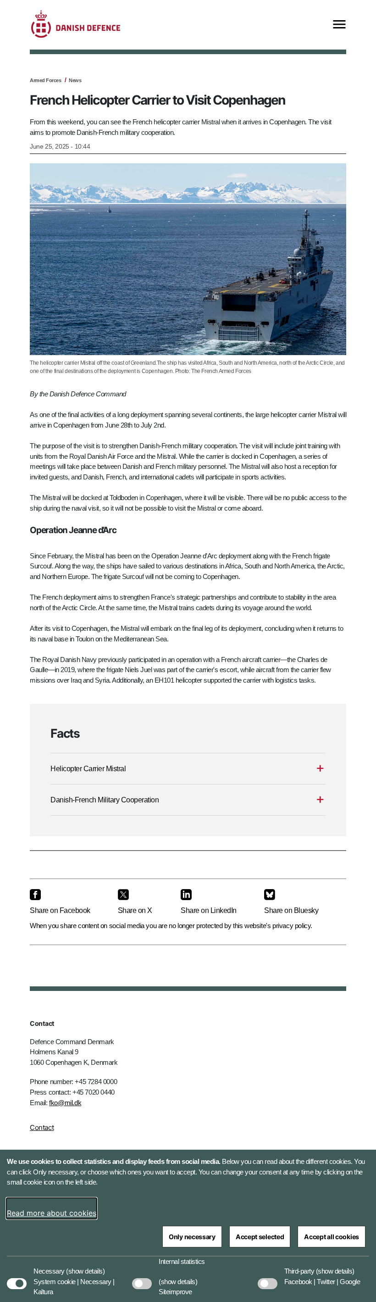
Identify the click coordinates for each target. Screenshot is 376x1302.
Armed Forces (45, 80)
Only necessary (192, 1237)
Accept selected (260, 1237)
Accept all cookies (331, 1237)
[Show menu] (339, 25)
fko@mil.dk (65, 1103)
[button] (85, 1267)
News (75, 80)
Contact (42, 1127)
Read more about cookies (51, 1213)
